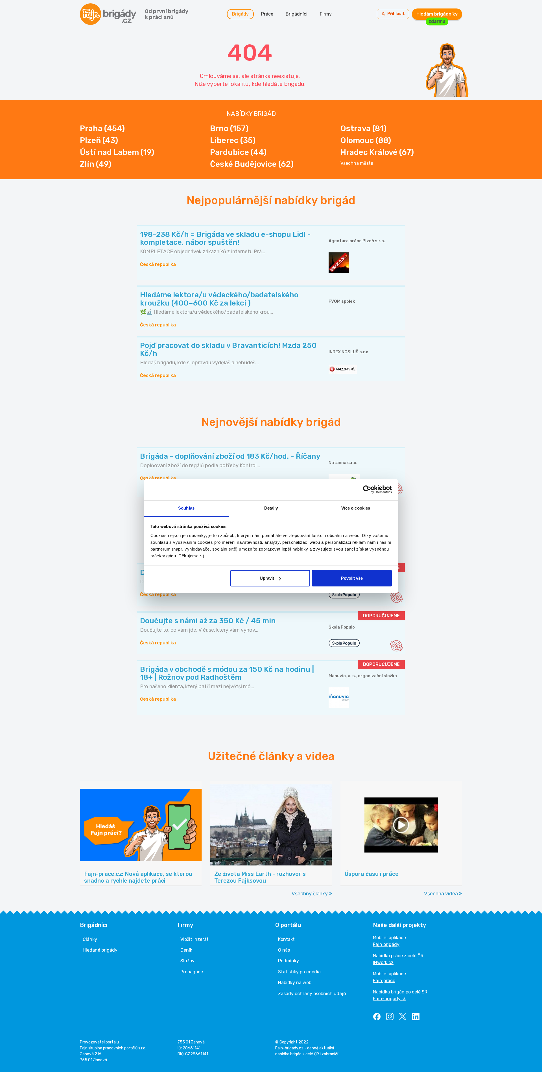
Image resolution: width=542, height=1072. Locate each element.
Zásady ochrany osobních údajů (312, 993)
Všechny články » (312, 894)
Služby (187, 960)
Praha (102, 128)
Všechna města (356, 163)
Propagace (191, 971)
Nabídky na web (294, 982)
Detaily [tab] (271, 508)
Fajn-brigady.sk (389, 998)
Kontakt (286, 939)
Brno (229, 128)
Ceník (186, 950)
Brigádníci (296, 14)
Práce (267, 14)
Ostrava (363, 128)
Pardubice (238, 152)
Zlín (95, 164)
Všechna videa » (443, 894)
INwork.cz (383, 962)
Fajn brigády (386, 944)
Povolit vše (352, 578)
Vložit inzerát (194, 939)
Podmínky (288, 960)
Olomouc (365, 140)
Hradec (377, 152)
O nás (284, 950)
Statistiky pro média (299, 971)
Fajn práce (384, 980)
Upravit (267, 578)
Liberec (232, 140)
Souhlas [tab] (186, 508)
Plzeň (99, 140)
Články (90, 939)
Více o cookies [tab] (355, 508)
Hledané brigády (100, 950)
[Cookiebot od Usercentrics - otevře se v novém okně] (367, 489)
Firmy (326, 14)
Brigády (240, 14)
